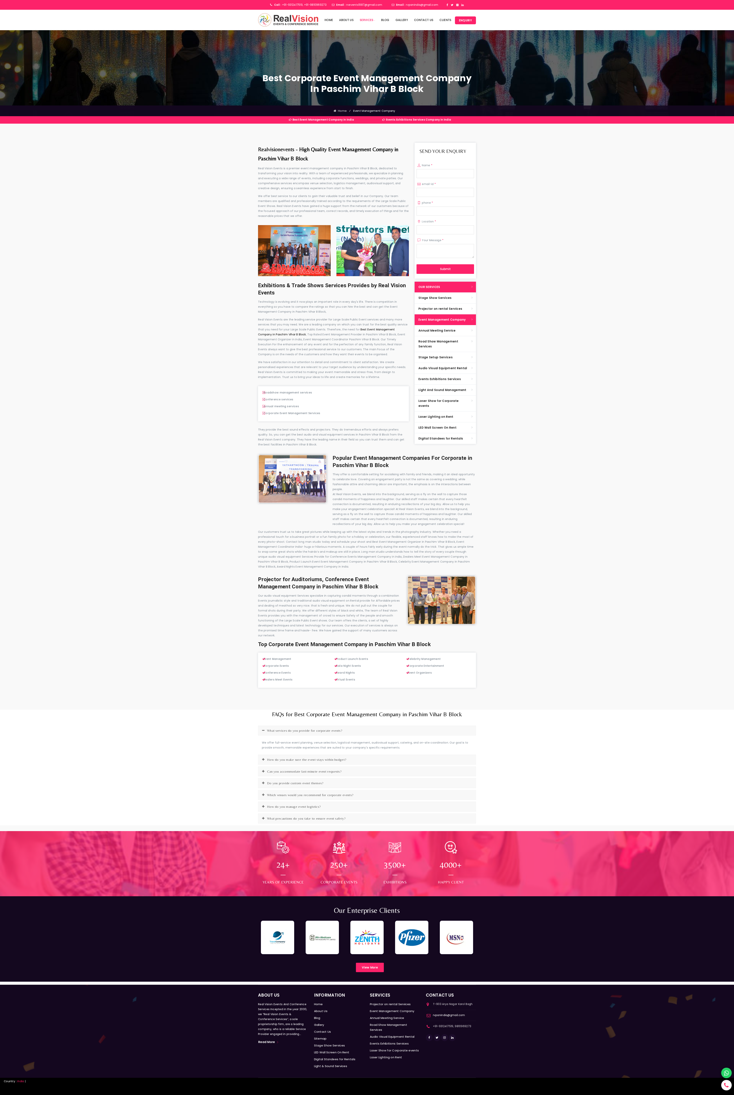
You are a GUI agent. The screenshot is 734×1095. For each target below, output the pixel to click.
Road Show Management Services (438, 343)
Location (429, 221)
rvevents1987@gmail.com (364, 5)
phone (427, 203)
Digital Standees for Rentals (440, 438)
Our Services (429, 287)
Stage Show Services (435, 298)
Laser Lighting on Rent (435, 417)
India (20, 1081)
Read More (266, 1042)
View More (370, 967)
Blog (385, 20)
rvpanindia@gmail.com (422, 5)
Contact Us (423, 20)
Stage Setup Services (435, 357)
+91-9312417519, (292, 5)
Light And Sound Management (442, 390)
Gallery (401, 20)
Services (366, 20)
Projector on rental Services (440, 309)
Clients (445, 20)
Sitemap (320, 1039)
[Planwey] (288, 20)
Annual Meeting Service (437, 330)
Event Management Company (442, 320)
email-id (429, 184)
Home (329, 20)
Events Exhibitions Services (439, 379)
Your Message (432, 240)
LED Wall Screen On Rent (437, 428)
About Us (346, 20)
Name (427, 165)
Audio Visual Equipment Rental (442, 368)
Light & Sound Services (330, 1066)
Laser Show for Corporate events (438, 403)
